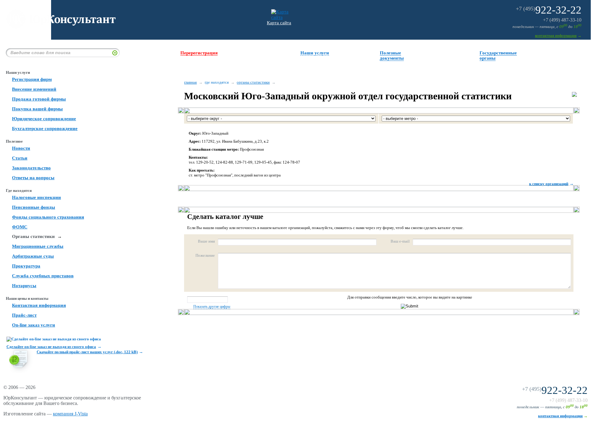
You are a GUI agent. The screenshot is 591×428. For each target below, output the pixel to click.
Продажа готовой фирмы (39, 99)
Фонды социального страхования (48, 217)
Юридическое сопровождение (44, 118)
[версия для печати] (574, 95)
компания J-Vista (70, 413)
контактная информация (556, 35)
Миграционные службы (37, 246)
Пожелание (205, 255)
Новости (21, 148)
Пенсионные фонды (33, 207)
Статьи (19, 158)
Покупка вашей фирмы (37, 108)
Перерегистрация (199, 52)
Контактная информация (39, 305)
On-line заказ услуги (33, 325)
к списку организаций (548, 183)
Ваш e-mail (400, 241)
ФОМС (19, 226)
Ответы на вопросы (33, 177)
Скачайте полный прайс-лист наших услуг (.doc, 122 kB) (87, 352)
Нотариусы (24, 285)
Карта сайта (279, 22)
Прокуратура (26, 266)
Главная (190, 82)
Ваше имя (206, 241)
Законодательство (31, 167)
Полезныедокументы (392, 55)
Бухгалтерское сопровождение (45, 128)
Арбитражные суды (33, 256)
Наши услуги (314, 52)
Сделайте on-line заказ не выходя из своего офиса (51, 346)
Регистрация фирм (32, 79)
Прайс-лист (24, 315)
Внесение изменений (34, 89)
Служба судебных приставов (43, 275)
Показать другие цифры (211, 306)
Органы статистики (33, 236)
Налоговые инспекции (36, 197)
